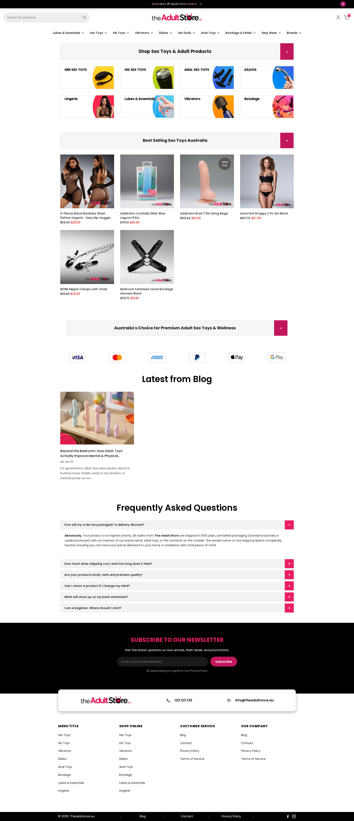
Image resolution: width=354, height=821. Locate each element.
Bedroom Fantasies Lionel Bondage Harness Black (146, 291)
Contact (186, 743)
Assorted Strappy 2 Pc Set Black (264, 213)
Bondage (64, 775)
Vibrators (64, 751)
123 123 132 (183, 700)
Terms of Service (192, 759)
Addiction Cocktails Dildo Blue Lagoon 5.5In (142, 215)
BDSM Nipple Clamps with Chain (83, 289)
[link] (77, 357)
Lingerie (63, 791)
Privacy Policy (189, 751)
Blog (183, 735)
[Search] (84, 17)
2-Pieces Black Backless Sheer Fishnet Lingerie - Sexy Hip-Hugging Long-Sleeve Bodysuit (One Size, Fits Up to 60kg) (86, 215)
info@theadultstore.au (254, 700)
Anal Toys (65, 767)
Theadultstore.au (82, 816)
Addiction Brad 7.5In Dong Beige (204, 213)
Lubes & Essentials (71, 783)
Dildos (62, 759)
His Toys (64, 743)
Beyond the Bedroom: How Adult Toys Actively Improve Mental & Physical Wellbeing (91, 456)
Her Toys (64, 735)
